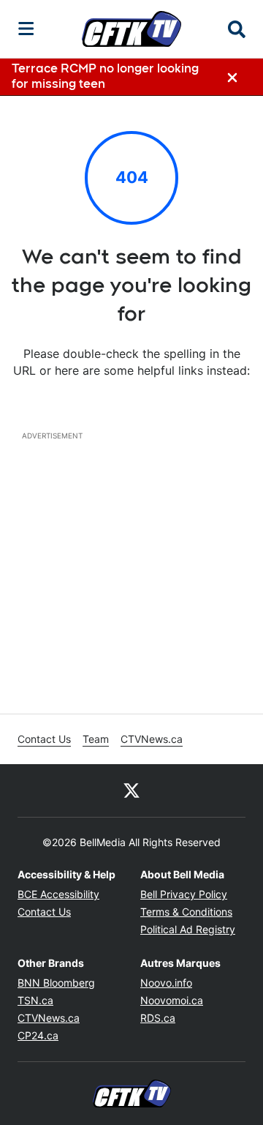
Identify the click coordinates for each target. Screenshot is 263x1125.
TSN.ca (35, 1000)
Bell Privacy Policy (183, 894)
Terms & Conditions (186, 911)
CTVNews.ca (152, 739)
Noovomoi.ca (171, 1000)
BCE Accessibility (58, 894)
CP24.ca (38, 1035)
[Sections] (26, 28)
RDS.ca (157, 1018)
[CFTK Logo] (131, 28)
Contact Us (44, 739)
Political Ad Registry (187, 929)
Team (96, 739)
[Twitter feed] (131, 790)
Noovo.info (166, 982)
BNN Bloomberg (56, 982)
